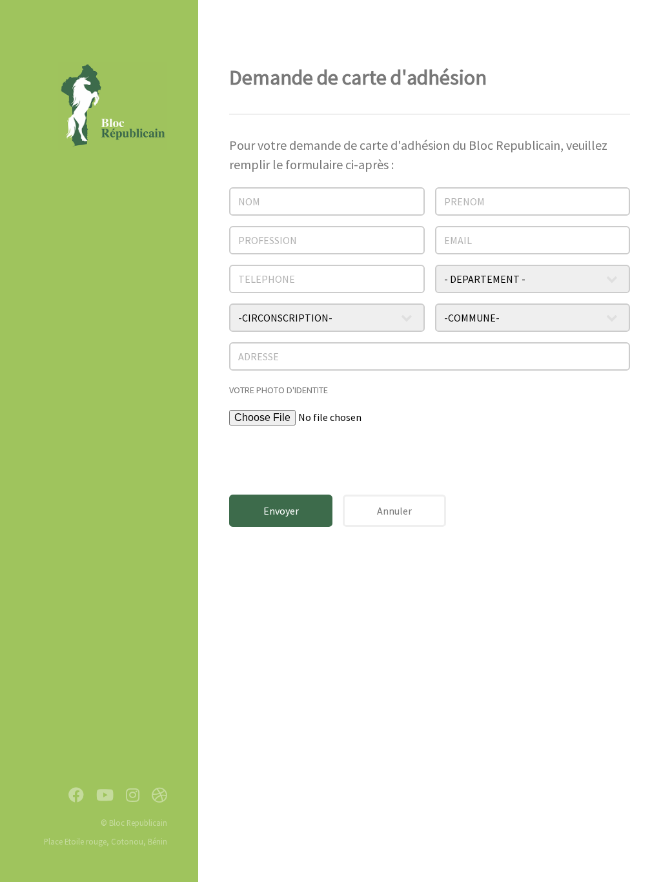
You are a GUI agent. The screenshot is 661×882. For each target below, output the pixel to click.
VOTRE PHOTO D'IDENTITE (278, 390)
